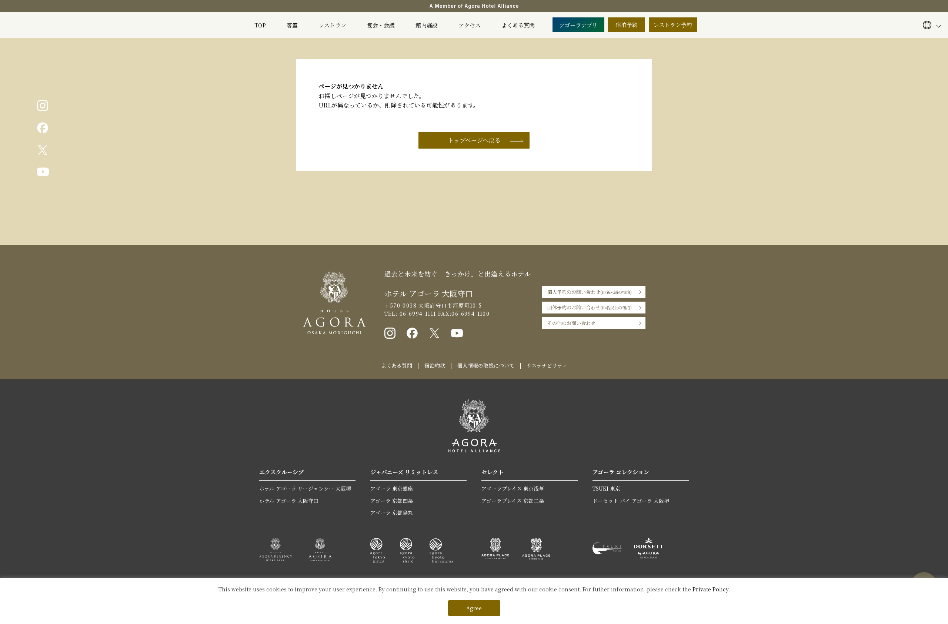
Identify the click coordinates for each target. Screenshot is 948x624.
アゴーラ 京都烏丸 (391, 512)
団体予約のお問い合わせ (589, 307)
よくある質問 (518, 25)
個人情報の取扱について (485, 365)
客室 (292, 25)
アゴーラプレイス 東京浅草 (512, 488)
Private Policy (710, 589)
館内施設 (426, 25)
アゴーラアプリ (578, 25)
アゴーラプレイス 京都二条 (512, 500)
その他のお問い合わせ (571, 322)
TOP (260, 25)
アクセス (469, 25)
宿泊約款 (434, 365)
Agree (474, 608)
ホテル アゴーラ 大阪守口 (288, 500)
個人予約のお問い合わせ (589, 291)
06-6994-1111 (416, 313)
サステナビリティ (547, 365)
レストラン (332, 25)
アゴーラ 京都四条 (391, 500)
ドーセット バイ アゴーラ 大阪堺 (630, 500)
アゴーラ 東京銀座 (391, 488)
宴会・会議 (381, 25)
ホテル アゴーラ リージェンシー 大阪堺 (305, 488)
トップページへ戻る (474, 140)
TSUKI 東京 (606, 488)
